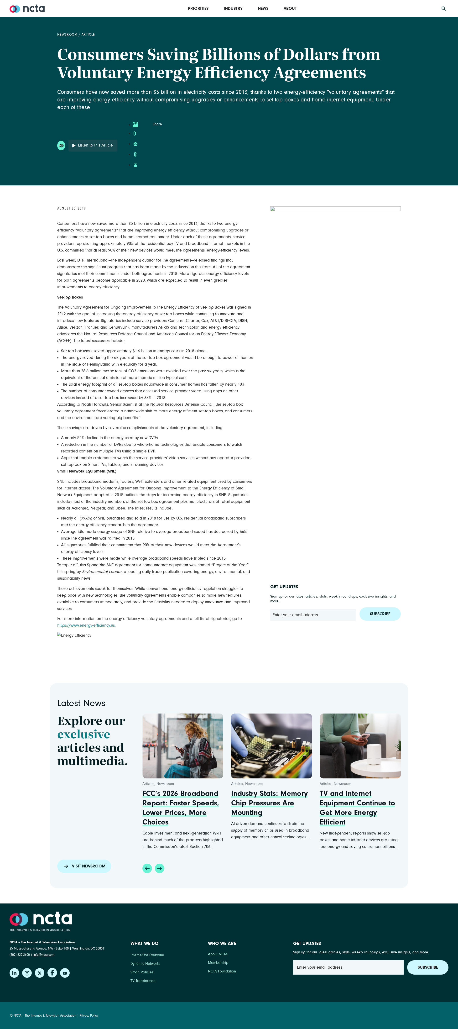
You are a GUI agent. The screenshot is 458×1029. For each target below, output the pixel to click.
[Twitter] (39, 973)
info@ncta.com (43, 954)
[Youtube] (65, 973)
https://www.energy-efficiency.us (86, 625)
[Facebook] (52, 972)
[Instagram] (27, 973)
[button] (147, 868)
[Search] (443, 8)
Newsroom (67, 34)
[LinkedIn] (14, 973)
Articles (148, 784)
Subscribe (380, 614)
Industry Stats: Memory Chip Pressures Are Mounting (269, 803)
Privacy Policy (89, 1015)
